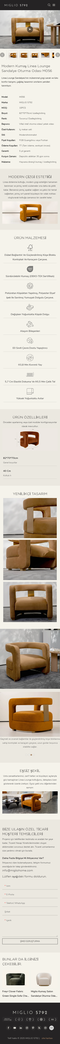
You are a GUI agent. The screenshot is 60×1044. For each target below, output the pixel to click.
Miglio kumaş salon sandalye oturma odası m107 (44, 994)
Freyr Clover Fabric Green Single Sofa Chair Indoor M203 (15, 994)
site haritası (47, 1038)
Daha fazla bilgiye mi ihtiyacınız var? (23, 858)
